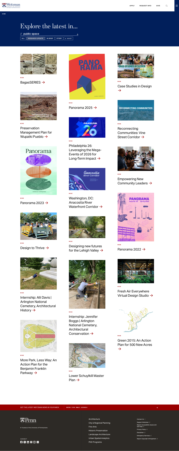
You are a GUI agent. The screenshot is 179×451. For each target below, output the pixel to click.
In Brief (50, 38)
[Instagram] (31, 442)
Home (4, 14)
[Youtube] (34, 442)
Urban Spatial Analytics (99, 438)
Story (59, 38)
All (23, 38)
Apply (132, 6)
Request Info (145, 6)
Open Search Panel (166, 5)
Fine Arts (93, 427)
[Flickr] (38, 442)
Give (158, 6)
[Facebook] (21, 442)
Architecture (94, 419)
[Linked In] (28, 442)
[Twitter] (25, 442)
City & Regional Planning (99, 423)
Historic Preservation (98, 430)
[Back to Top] (172, 438)
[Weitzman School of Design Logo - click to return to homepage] (11, 5)
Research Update (35, 38)
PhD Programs (95, 442)
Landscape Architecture (99, 434)
